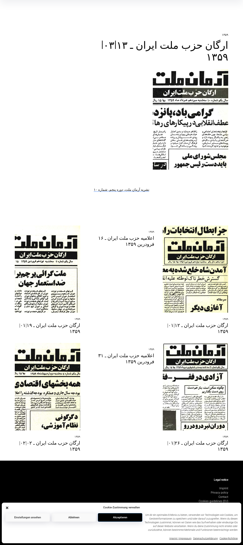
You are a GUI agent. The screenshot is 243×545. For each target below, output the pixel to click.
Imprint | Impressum (180, 538)
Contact (223, 497)
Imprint (223, 488)
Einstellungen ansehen (27, 517)
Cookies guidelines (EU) (213, 501)
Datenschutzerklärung (205, 538)
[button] (7, 507)
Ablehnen (73, 517)
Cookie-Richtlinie (229, 538)
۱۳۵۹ (225, 34)
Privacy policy (219, 492)
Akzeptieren (120, 517)
